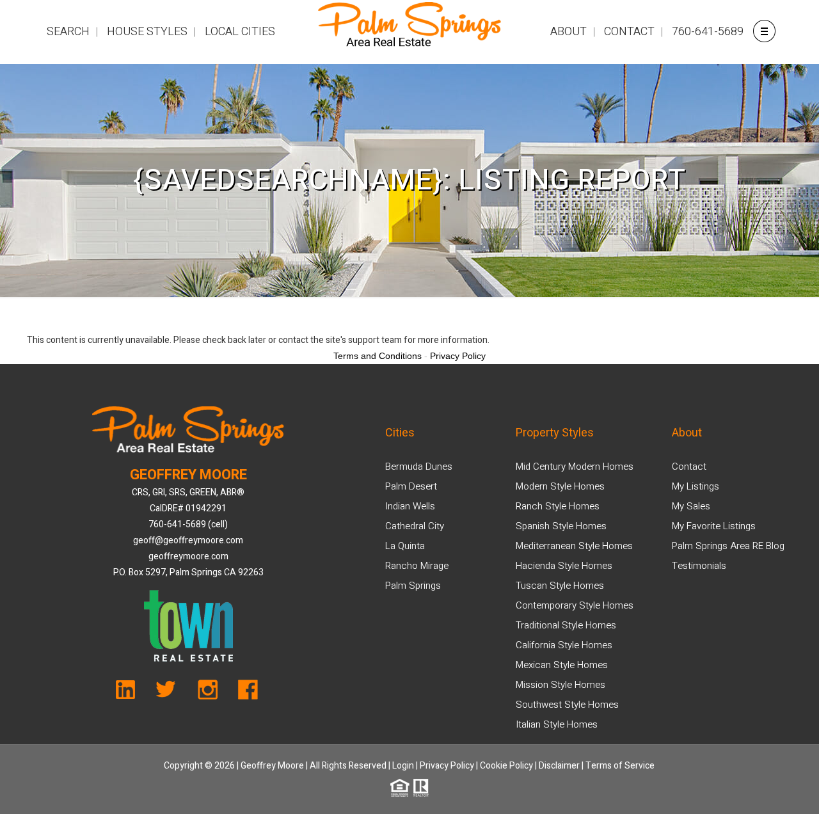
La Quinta (405, 546)
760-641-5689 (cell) (188, 524)
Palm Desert (411, 486)
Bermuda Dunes (418, 466)
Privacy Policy (447, 765)
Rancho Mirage (417, 566)
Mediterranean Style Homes (574, 546)
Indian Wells (410, 506)
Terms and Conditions (377, 356)
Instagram (207, 693)
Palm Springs (413, 586)
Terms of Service (620, 765)
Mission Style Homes (560, 685)
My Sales (691, 506)
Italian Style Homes (557, 724)
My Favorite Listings (714, 526)
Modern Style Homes (560, 486)
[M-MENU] (763, 30)
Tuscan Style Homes (560, 586)
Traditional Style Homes (566, 625)
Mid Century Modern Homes (574, 466)
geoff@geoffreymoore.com (188, 540)
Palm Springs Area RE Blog (728, 546)
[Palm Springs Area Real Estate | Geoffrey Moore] (409, 32)
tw (169, 693)
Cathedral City (414, 526)
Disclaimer (559, 765)
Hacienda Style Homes (564, 566)
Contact (689, 466)
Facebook (244, 693)
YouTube (132, 693)
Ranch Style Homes (558, 506)
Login (403, 765)
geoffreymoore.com (188, 556)
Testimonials (699, 566)
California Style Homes (564, 645)
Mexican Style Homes (562, 665)
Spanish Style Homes (561, 526)
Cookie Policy (506, 765)
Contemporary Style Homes (574, 605)
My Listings (695, 486)
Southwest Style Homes (567, 705)
